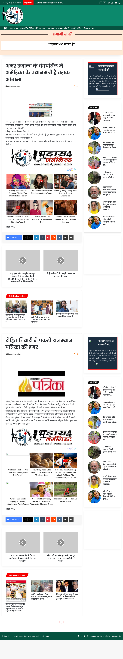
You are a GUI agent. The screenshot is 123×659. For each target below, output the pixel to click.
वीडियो (66, 28)
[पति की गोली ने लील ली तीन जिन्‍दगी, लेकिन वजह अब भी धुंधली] (94, 222)
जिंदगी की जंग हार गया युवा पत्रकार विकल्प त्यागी (67, 315)
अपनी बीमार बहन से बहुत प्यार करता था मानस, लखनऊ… (110, 206)
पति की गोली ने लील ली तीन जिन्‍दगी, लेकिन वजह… (109, 221)
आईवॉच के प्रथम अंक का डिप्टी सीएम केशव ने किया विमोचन (41, 319)
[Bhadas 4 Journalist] (12, 16)
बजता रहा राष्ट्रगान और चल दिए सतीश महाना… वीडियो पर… (110, 161)
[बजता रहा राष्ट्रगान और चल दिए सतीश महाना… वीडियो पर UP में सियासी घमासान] (94, 162)
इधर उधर (51, 28)
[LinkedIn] (36, 237)
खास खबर (59, 28)
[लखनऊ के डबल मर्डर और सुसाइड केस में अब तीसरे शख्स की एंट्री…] (94, 133)
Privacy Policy (105, 636)
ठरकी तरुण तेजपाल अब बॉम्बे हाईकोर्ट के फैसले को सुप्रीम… (109, 191)
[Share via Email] (65, 237)
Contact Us (116, 636)
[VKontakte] (59, 237)
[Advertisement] (50, 96)
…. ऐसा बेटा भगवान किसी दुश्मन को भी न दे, (109, 174)
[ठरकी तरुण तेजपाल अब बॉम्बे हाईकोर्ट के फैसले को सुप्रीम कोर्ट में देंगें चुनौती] (94, 192)
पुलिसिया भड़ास (40, 28)
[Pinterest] (48, 237)
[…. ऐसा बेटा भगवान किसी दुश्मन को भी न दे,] (94, 177)
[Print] (71, 237)
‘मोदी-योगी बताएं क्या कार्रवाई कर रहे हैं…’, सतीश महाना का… (109, 117)
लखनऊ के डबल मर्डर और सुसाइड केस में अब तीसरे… (109, 130)
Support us (89, 28)
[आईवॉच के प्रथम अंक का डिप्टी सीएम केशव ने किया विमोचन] (42, 307)
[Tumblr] (42, 237)
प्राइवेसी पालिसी (76, 28)
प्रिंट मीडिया (14, 28)
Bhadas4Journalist (14, 86)
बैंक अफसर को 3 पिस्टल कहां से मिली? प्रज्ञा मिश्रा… (110, 145)
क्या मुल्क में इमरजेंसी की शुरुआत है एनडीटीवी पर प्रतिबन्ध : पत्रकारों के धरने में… (15, 318)
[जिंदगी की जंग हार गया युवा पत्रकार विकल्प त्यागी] (67, 306)
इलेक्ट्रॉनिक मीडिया (27, 28)
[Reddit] (53, 237)
